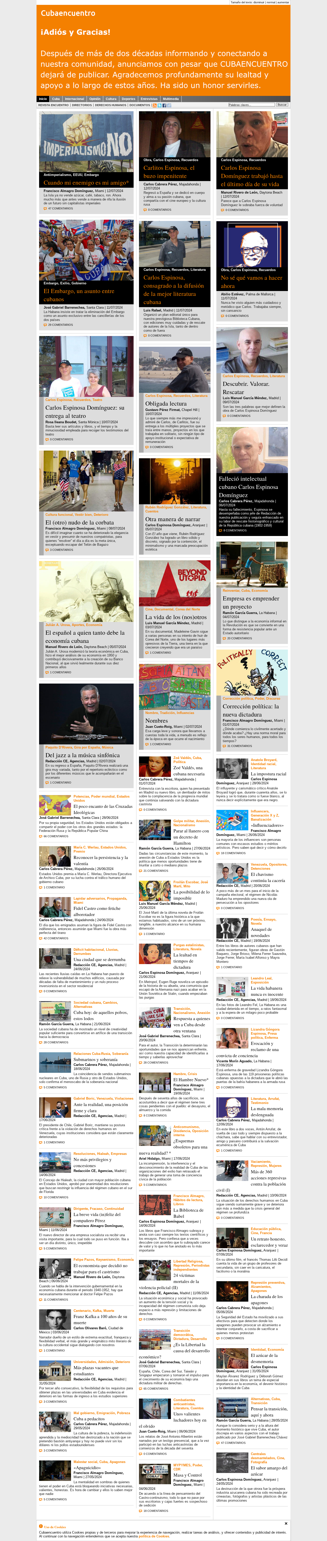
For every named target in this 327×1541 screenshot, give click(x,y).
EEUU (77, 175)
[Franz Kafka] (55, 1328)
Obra (147, 160)
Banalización (261, 819)
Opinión (94, 99)
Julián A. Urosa (57, 625)
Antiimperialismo (57, 175)
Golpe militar (183, 821)
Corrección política (238, 698)
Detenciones (260, 868)
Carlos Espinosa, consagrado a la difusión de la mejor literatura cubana (174, 289)
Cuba (56, 99)
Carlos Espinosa (58, 400)
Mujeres (275, 1166)
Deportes (128, 99)
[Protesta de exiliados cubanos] (155, 1026)
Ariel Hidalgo (149, 1158)
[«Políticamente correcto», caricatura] (252, 694)
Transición (181, 1009)
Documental (164, 609)
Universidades (85, 1362)
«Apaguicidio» (87, 1467)
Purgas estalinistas (188, 945)
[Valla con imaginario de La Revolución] (55, 1020)
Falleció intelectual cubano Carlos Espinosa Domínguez (248, 486)
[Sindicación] (154, 105)
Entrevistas (149, 99)
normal (271, 2)
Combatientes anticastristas (184, 1402)
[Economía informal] (252, 586)
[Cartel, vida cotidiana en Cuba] (55, 1226)
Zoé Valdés (182, 758)
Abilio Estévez (232, 294)
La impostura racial (268, 773)
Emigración (106, 1413)
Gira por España (87, 747)
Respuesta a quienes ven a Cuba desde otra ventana (191, 1024)
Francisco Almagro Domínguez (68, 191)
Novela (196, 949)
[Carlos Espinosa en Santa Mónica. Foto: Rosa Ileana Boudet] (175, 265)
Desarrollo (199, 1339)
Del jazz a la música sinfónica (82, 755)
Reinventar (231, 591)
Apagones (117, 1462)
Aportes (78, 625)
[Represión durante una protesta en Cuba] (232, 1179)
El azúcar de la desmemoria (264, 1358)
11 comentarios (56, 1299)
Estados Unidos (113, 847)
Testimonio (259, 1103)
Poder (197, 1465)
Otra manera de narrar (172, 519)
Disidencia (181, 1131)
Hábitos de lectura (187, 1200)
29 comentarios (60, 324)
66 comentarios (56, 836)
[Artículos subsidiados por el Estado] (155, 1091)
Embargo (91, 175)
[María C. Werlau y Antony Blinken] (55, 865)
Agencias (77, 761)
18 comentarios (156, 1510)
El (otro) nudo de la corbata (79, 522)
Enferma (271, 1038)
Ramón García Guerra (56, 1024)
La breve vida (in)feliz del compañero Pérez (97, 1217)
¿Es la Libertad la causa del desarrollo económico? (174, 1350)
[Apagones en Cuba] (55, 1479)
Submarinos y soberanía (96, 1059)
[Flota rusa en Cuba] (55, 1071)
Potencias (81, 796)
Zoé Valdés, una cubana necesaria (189, 770)
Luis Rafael (152, 310)
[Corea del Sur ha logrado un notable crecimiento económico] (155, 1348)
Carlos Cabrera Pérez (56, 869)
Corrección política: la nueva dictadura (251, 710)
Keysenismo (105, 1259)
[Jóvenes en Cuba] (86, 510)
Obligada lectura (166, 403)
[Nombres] (175, 708)
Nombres (156, 720)
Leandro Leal (261, 978)
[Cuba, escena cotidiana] (232, 1416)
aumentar (283, 2)
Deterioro (101, 515)
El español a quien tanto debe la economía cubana (85, 636)
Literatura (198, 270)
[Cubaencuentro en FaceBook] (164, 105)
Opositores (277, 864)
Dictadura (181, 1339)
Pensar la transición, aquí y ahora (269, 1411)
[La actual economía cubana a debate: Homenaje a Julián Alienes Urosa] (86, 620)
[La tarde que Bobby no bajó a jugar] (232, 937)
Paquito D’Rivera (58, 747)
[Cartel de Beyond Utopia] (175, 605)
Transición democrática (183, 1333)
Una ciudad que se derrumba (99, 959)
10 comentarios (56, 1197)
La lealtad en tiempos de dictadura (185, 961)
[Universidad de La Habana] (55, 1379)
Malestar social (85, 1462)
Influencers (259, 811)
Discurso (273, 698)
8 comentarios (155, 1115)
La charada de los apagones (267, 1299)
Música (107, 747)
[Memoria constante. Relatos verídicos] (155, 1417)
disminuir (258, 2)
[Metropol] (155, 963)
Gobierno (79, 283)
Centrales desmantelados (263, 1456)
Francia (266, 1233)
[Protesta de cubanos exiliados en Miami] (86, 279)
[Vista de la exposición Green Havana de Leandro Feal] (232, 996)
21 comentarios (156, 870)
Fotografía (259, 1462)
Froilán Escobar (185, 882)
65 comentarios (156, 1388)
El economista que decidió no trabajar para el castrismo (100, 1268)
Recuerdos (82, 400)
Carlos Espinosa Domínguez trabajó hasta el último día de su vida (252, 175)
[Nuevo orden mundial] (55, 814)
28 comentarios (56, 1042)
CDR (176, 1469)
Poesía (256, 919)
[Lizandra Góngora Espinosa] (232, 1047)
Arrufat (273, 1099)
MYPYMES (182, 1465)
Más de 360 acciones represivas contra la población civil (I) (251, 1180)
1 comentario (60, 672)
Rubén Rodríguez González (167, 507)
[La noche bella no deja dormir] (155, 900)
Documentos (140, 105)
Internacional (74, 99)
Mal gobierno (84, 1413)
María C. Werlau (86, 847)
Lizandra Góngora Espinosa (265, 1031)
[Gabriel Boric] (55, 1116)
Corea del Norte (188, 609)
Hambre (179, 1074)
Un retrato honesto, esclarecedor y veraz (269, 1242)
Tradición (167, 713)
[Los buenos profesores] (232, 1247)
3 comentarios (61, 549)
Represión (181, 1265)
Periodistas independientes (191, 1267)
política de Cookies (154, 1536)
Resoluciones (84, 1154)
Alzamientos (261, 1287)
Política (179, 762)
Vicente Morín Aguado (234, 1061)
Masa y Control (187, 1475)
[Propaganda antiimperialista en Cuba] (86, 171)
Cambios (110, 1002)
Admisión (105, 1362)
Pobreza (123, 1413)
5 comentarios (55, 1087)
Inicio (43, 99)
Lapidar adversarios (89, 898)
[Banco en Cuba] (55, 1430)
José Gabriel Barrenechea (64, 307)
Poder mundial (103, 796)
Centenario (82, 1311)
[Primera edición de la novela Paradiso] (155, 1214)
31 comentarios (239, 745)
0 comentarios (61, 439)
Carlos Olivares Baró (90, 1328)
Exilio (64, 283)
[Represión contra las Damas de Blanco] (155, 1279)
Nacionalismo (184, 825)
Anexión (202, 821)
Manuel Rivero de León (63, 647)
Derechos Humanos (110, 105)
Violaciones (124, 1098)
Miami (78, 902)
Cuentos (151, 511)
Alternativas (83, 1007)
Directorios (82, 105)
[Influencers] (232, 829)
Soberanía (120, 1054)
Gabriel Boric (84, 1098)
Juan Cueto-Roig (158, 727)
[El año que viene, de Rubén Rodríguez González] (175, 503)
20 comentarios (239, 638)
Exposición (260, 982)
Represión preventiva (267, 1283)
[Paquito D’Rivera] (86, 743)
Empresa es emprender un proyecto (251, 602)
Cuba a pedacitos (89, 1418)
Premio (79, 851)
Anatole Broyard (263, 760)
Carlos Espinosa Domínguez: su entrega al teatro (84, 411)
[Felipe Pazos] (55, 1277)
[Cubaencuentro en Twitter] (159, 105)
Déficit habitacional (89, 950)
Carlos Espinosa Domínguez (168, 525)
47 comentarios (60, 208)
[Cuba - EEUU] (155, 838)
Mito (186, 886)
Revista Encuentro (53, 105)
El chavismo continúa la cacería (268, 877)
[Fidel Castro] (55, 916)
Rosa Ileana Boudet (60, 422)
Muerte (108, 1311)
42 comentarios (56, 938)
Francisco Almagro (188, 1196)
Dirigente (81, 1209)
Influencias (185, 713)
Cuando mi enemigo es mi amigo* (86, 182)
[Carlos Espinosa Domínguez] (175, 156)
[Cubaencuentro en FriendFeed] (169, 105)
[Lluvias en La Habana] (55, 967)
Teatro (97, 400)
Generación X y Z (264, 815)
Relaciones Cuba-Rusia (92, 1054)
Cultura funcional (59, 515)
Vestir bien (83, 515)
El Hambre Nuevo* (191, 1079)
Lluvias (112, 950)
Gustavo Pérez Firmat (162, 410)
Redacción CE (56, 761)
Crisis (192, 1074)
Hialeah (103, 1154)
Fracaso (96, 1209)
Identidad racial (263, 764)
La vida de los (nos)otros (176, 617)
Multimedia (171, 99)
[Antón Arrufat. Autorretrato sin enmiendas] (252, 266)
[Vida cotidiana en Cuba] (155, 1144)
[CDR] (155, 1483)
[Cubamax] (55, 1171)
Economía (94, 625)
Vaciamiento (260, 1162)
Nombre (151, 713)
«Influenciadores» (267, 825)
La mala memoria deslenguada (267, 1111)
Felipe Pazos (84, 1259)
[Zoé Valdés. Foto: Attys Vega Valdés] (155, 775)
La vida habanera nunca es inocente (267, 991)
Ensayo (269, 919)
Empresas (119, 1154)
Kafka (97, 1311)
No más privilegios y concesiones (93, 1162)
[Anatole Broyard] (232, 777)
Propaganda (116, 898)
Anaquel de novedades (261, 932)
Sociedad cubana (87, 1002)
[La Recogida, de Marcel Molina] (232, 1471)
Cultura (111, 99)
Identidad (258, 1350)
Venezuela (105, 1098)
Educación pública (266, 1229)
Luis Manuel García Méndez (167, 623)
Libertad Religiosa (187, 1261)
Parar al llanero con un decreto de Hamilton (191, 837)
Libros (178, 1204)
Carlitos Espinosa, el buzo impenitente (169, 171)
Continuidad (114, 1209)
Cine (149, 609)
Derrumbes (82, 954)
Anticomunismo (186, 1127)
